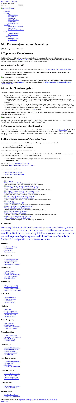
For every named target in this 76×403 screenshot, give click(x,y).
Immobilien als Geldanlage (12, 264)
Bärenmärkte (8, 301)
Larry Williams (27, 233)
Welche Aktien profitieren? (12, 361)
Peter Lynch (4, 236)
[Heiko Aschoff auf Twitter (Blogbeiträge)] (11, 8)
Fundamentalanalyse (18, 230)
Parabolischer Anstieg (63, 233)
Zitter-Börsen (8, 365)
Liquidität (37, 233)
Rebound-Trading (9, 340)
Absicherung (6, 227)
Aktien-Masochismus (10, 335)
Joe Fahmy (66, 230)
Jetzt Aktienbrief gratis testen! (13, 172)
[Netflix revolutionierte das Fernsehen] (16, 211)
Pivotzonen (7, 309)
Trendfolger (25, 165)
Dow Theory (52, 227)
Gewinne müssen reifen (11, 313)
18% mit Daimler (9, 273)
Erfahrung (69, 227)
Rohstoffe (44, 236)
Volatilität (32, 165)
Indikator (52, 230)
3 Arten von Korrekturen (11, 379)
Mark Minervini (49, 233)
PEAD (73, 233)
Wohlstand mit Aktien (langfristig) (14, 174)
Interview (60, 230)
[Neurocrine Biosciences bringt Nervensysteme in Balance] (22, 191)
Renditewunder (8, 354)
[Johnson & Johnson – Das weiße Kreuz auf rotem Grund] (21, 186)
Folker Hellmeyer (5, 230)
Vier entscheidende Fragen (12, 374)
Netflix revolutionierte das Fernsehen (15, 213)
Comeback (38, 227)
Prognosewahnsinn (10, 297)
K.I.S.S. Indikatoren (10, 351)
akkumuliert (20, 82)
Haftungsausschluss (32, 399)
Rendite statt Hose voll (11, 287)
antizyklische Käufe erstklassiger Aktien (59, 69)
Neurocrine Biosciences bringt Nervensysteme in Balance (21, 193)
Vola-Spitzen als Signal (11, 377)
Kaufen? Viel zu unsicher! (12, 366)
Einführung (61, 227)
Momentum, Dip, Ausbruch (12, 337)
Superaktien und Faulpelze (12, 327)
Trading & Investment (10, 353)
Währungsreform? (9, 302)
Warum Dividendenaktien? (12, 288)
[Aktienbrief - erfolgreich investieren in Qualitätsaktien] (5, 8)
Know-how (26, 163)
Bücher (27, 227)
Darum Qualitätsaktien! (11, 259)
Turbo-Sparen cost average (12, 386)
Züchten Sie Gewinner (11, 285)
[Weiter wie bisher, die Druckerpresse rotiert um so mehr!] (8, 181)
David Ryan (45, 227)
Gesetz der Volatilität (10, 311)
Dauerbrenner (18, 163)
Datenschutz (42, 399)
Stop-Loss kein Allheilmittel (12, 290)
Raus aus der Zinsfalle (10, 276)
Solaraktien (54, 236)
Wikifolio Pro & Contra (11, 395)
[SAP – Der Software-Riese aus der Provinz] (17, 216)
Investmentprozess (9, 252)
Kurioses (16, 233)
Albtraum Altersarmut (10, 261)
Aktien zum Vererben (10, 328)
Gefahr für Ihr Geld (10, 299)
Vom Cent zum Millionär (11, 375)
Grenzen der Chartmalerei (12, 274)
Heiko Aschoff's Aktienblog (9, 1)
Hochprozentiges (9, 325)
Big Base (21, 227)
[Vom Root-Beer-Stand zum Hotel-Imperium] (18, 206)
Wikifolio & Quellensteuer (12, 396)
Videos (25, 239)
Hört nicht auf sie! (9, 278)
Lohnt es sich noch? (10, 262)
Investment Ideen (52, 399)
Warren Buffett (43, 239)
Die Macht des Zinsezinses (12, 348)
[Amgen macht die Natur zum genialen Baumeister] (19, 196)
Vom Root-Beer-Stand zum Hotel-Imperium (17, 208)
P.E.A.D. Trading (9, 339)
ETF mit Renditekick (10, 388)
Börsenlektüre (8, 250)
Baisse (34, 109)
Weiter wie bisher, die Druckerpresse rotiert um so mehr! (20, 183)
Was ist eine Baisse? (10, 316)
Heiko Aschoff (41, 230)
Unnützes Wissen (9, 271)
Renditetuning (8, 363)
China (32, 227)
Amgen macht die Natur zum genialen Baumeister (19, 198)
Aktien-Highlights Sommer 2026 (14, 203)
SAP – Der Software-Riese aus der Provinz (17, 218)
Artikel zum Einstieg (10, 247)
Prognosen (14, 236)
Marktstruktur (63, 130)
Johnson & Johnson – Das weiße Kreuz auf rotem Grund (21, 188)
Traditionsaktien (9, 323)
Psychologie (17, 165)
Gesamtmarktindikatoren (11, 349)
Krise (9, 233)
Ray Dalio (35, 236)
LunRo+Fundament (10, 314)
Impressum (22, 399)
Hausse (11, 165)
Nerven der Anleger (21, 59)
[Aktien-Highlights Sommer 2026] (9, 201)
